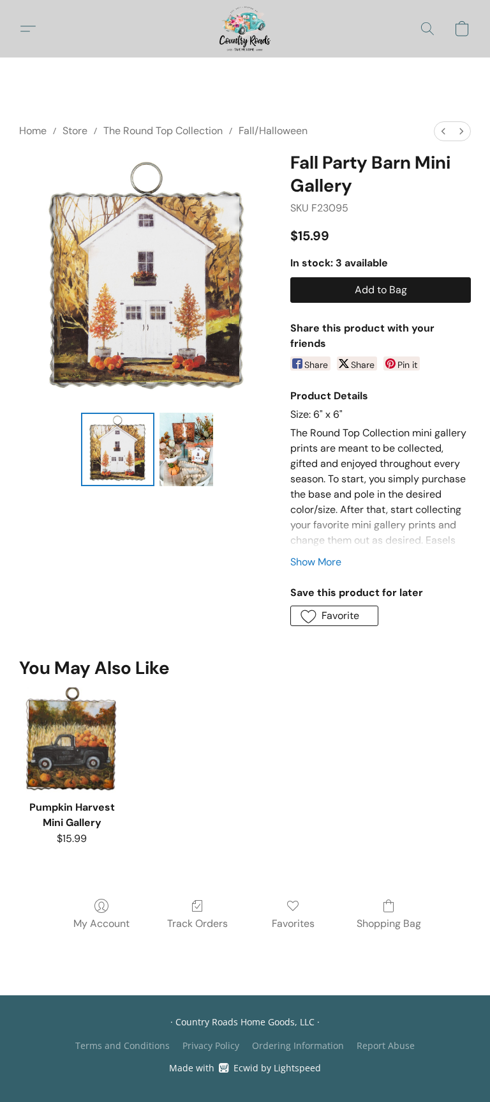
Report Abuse (386, 1045)
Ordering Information (298, 1045)
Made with (244, 1068)
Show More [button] (315, 562)
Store (75, 130)
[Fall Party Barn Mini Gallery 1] (186, 449)
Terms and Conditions (122, 1045)
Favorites (293, 923)
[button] (245, 28)
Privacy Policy (210, 1045)
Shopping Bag (389, 923)
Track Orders (197, 923)
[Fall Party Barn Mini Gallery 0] (117, 449)
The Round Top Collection (163, 130)
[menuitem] (443, 131)
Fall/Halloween (273, 130)
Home (33, 130)
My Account (101, 923)
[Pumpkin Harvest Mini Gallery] (71, 740)
